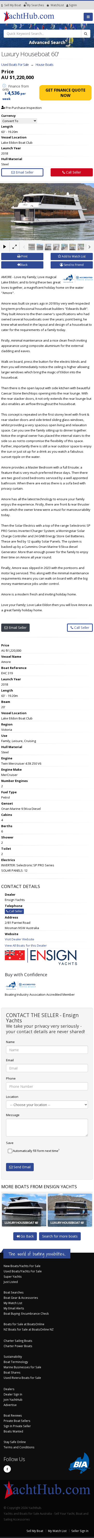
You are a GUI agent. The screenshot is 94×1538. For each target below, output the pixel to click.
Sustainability (13, 1356)
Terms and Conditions (19, 1447)
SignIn (66, 5)
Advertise (10, 1405)
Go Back (27, 1236)
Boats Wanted (13, 1431)
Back (23, 265)
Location (12, 1096)
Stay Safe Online (15, 1442)
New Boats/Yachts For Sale (22, 1266)
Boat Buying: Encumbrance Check (26, 1313)
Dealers (9, 1389)
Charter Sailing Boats (18, 1341)
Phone (11, 1078)
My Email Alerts (14, 1308)
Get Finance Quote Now (65, 93)
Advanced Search (47, 42)
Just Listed (11, 1282)
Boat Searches (14, 1292)
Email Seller (24, 172)
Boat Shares (12, 1372)
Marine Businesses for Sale (22, 1367)
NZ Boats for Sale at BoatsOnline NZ (29, 1329)
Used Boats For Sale (15, 64)
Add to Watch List (73, 256)
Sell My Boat (12, 5)
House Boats (44, 64)
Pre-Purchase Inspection (23, 108)
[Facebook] (7, 1469)
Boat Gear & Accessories (21, 1298)
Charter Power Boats (18, 1346)
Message (13, 1115)
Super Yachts (13, 1276)
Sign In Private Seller (17, 1426)
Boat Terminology (16, 1362)
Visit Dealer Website (19, 939)
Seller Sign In (79, 1531)
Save (9, 1143)
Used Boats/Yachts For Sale (23, 1271)
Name (10, 1042)
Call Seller (73, 172)
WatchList (57, 5)
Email (10, 1060)
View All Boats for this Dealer (26, 945)
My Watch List (13, 1303)
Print (23, 256)
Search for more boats (60, 1236)
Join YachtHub (13, 1399)
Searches (35, 5)
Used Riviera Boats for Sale (22, 1378)
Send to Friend (73, 265)
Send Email (22, 1167)
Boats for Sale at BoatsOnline (24, 1324)
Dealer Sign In (13, 1394)
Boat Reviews (13, 1415)
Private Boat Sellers (17, 1421)
